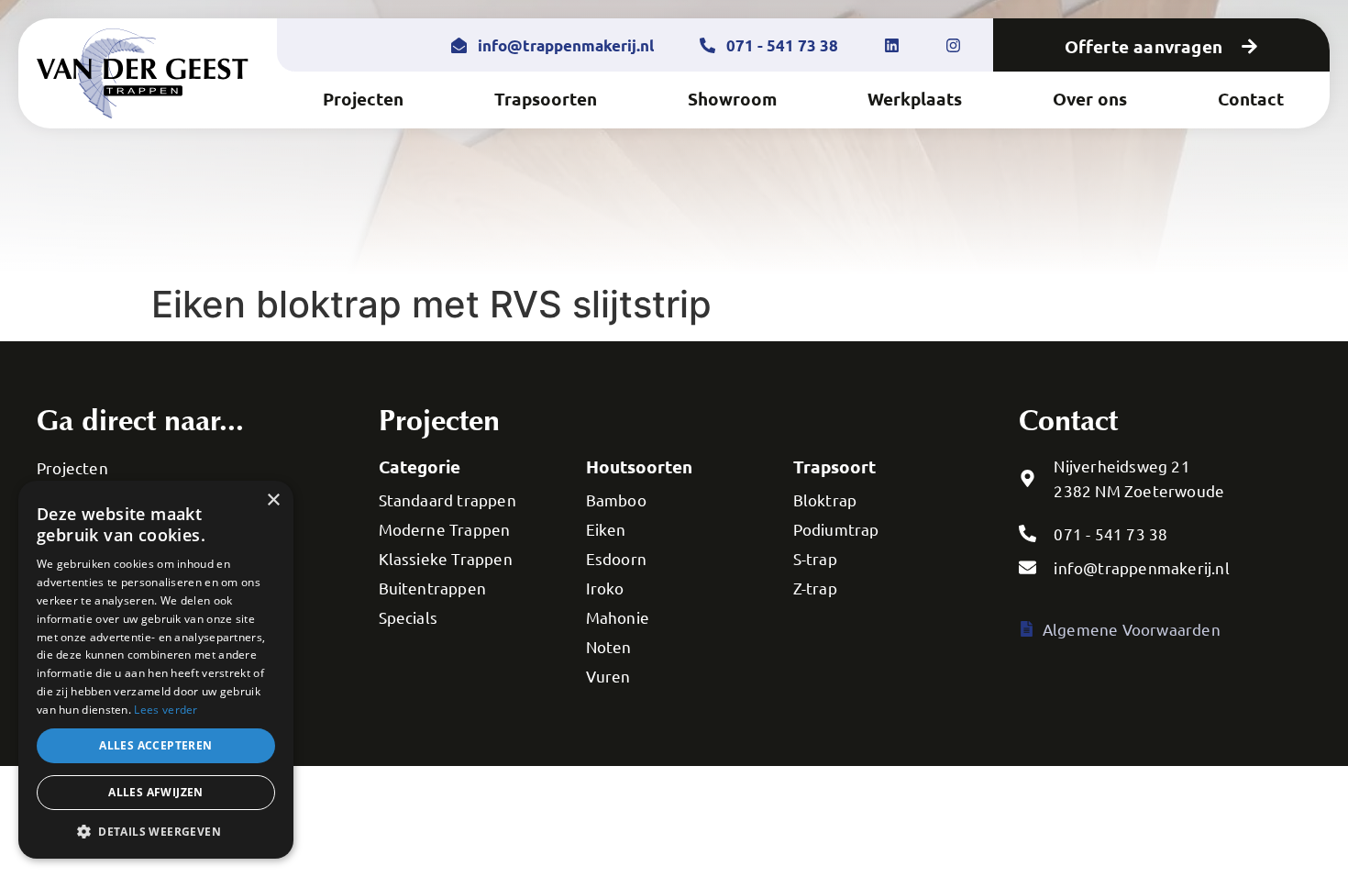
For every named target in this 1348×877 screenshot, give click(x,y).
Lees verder (165, 709)
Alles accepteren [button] (155, 745)
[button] (156, 831)
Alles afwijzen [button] (156, 792)
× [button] (273, 500)
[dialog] (155, 670)
